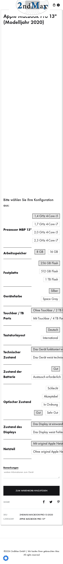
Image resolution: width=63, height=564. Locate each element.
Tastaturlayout (14, 335)
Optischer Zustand (13, 133)
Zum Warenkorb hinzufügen (31, 490)
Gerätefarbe (12, 296)
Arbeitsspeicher (14, 253)
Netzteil (9, 449)
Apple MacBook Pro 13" (32, 519)
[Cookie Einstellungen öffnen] (5, 560)
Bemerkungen (10, 467)
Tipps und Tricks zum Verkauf (19, 150)
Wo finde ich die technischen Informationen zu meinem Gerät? (30, 107)
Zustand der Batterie (14, 125)
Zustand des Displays (14, 142)
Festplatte (10, 273)
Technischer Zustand (15, 117)
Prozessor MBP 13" (17, 230)
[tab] (31, 107)
